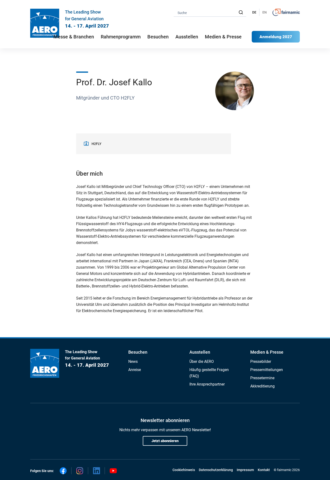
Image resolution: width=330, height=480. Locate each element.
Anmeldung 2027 (275, 36)
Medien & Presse (223, 37)
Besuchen (137, 352)
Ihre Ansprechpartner (207, 384)
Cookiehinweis (183, 470)
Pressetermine (262, 378)
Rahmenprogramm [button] (121, 37)
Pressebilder (260, 361)
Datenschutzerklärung (216, 470)
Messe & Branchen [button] (73, 37)
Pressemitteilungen (266, 369)
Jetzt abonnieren (165, 441)
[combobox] (210, 12)
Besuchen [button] (158, 37)
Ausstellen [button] (186, 37)
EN (264, 12)
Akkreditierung (262, 386)
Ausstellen (199, 352)
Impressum (245, 470)
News (133, 361)
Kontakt (264, 470)
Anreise (134, 369)
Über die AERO (201, 361)
